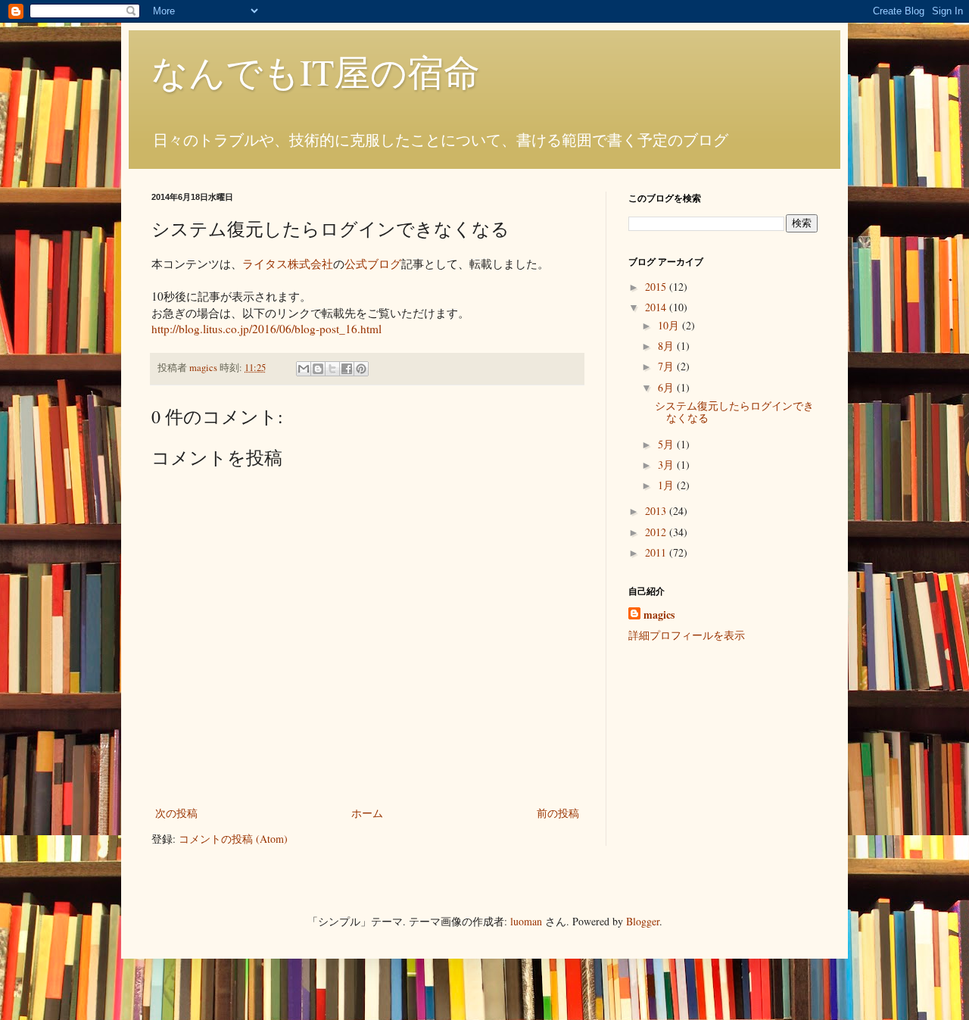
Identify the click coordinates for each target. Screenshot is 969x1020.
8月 (667, 345)
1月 (667, 485)
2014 (657, 307)
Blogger (642, 921)
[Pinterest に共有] (361, 368)
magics (659, 614)
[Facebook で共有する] (346, 368)
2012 (657, 532)
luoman (526, 921)
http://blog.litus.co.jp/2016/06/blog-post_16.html (266, 328)
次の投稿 (176, 813)
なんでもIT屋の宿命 (315, 71)
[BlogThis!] (318, 368)
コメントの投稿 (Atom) (233, 838)
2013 (657, 511)
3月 (667, 464)
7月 (667, 366)
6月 (667, 387)
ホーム (367, 813)
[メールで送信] (303, 368)
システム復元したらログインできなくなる (734, 412)
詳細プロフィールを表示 (686, 635)
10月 (670, 325)
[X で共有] (332, 368)
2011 (657, 552)
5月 (667, 444)
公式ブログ (372, 263)
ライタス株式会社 (287, 263)
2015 (657, 286)
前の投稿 (558, 813)
